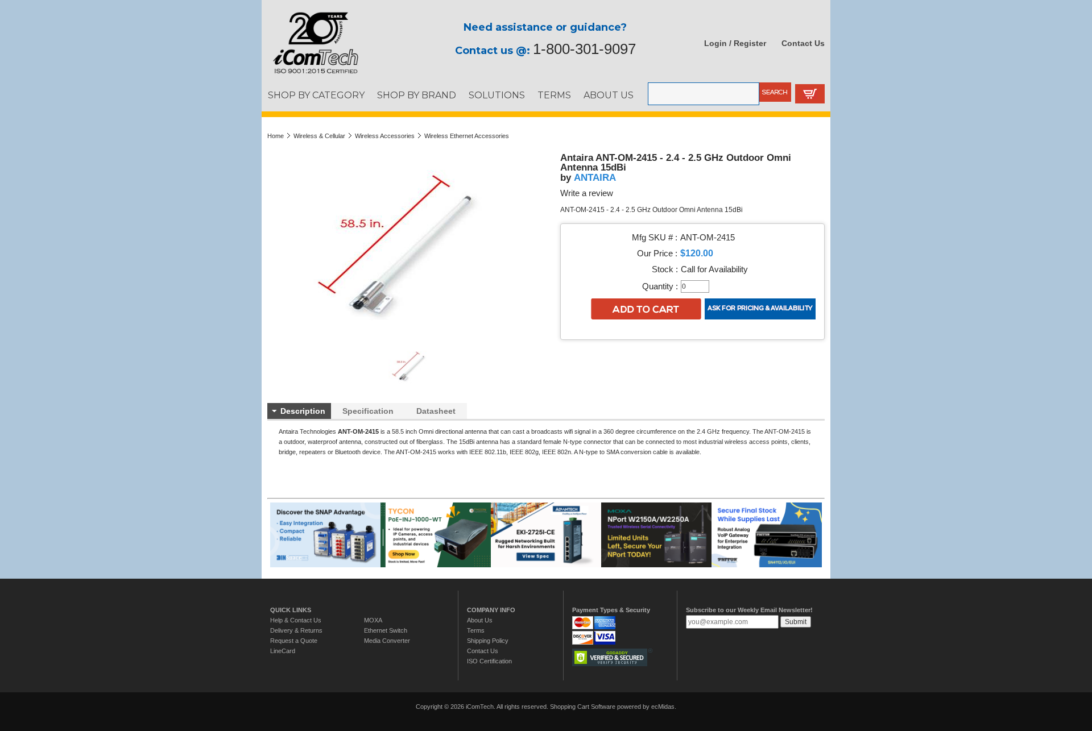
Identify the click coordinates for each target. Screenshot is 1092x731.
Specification (368, 411)
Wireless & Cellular (319, 135)
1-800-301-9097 (584, 48)
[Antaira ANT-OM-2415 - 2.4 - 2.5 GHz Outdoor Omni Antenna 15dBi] (411, 384)
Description (302, 411)
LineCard (282, 650)
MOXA (373, 620)
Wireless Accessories (385, 135)
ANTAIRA (595, 177)
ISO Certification (489, 661)
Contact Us (803, 43)
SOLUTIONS (497, 95)
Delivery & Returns (296, 630)
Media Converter (387, 640)
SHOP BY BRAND (416, 95)
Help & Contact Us (295, 620)
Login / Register (735, 43)
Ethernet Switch (385, 630)
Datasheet (436, 411)
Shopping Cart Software (582, 706)
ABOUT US (609, 95)
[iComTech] (310, 74)
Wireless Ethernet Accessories (466, 135)
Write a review (586, 193)
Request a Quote (293, 640)
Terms (476, 630)
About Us (480, 620)
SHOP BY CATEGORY (316, 95)
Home (275, 135)
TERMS (554, 95)
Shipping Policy (487, 640)
